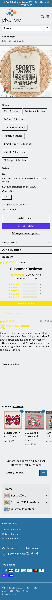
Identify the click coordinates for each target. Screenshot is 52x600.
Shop (29, 588)
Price (5, 168)
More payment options (26, 233)
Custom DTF (7, 591)
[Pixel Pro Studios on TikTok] (37, 554)
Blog (18, 591)
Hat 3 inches (12, 111)
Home (37, 588)
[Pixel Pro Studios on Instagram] (27, 554)
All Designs (18, 406)
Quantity (8, 191)
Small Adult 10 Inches (17, 144)
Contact (26, 591)
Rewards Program (10, 594)
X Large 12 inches (15, 160)
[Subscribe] (43, 473)
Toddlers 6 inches (14, 127)
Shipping (6, 187)
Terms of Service (11, 529)
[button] (7, 262)
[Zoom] (48, 93)
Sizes (5, 105)
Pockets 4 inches (35, 111)
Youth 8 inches (13, 135)
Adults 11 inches (14, 152)
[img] (7, 321)
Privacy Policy (10, 538)
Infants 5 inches (14, 119)
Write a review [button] (26, 303)
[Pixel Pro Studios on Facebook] (32, 554)
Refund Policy (10, 534)
